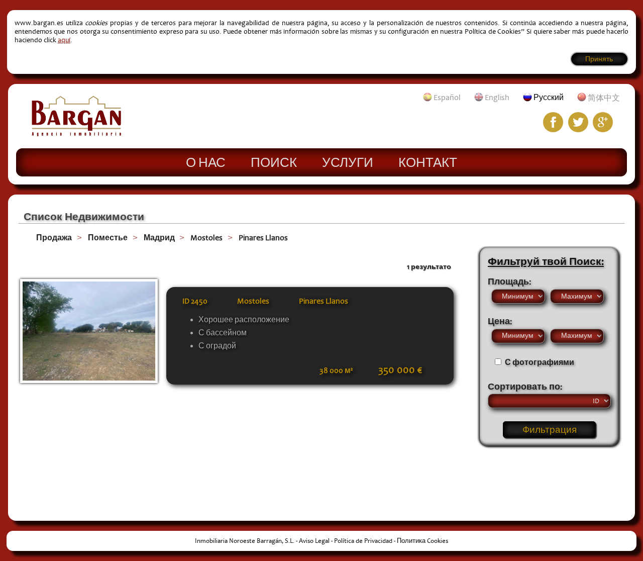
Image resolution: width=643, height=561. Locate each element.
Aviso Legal (314, 540)
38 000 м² (336, 370)
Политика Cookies (422, 540)
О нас (206, 161)
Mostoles (206, 237)
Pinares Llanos (263, 237)
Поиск (274, 161)
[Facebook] (553, 122)
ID (194, 301)
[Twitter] (578, 122)
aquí (64, 40)
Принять (599, 59)
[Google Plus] (603, 122)
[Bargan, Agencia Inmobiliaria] (76, 133)
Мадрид (159, 237)
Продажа (54, 237)
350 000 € (400, 370)
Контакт (427, 161)
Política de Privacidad (363, 540)
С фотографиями (539, 362)
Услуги (347, 161)
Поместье (108, 237)
